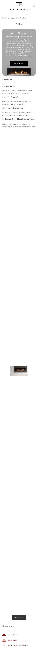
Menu (20, 24)
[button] (3, 6)
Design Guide (12, 640)
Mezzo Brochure (13, 635)
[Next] (31, 374)
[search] (33, 6)
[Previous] (6, 374)
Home (4, 18)
